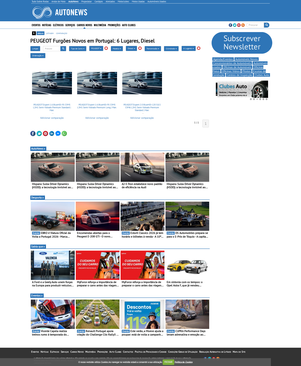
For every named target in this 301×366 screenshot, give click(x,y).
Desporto (36, 197)
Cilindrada (170, 48)
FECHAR (168, 361)
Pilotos (246, 71)
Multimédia (100, 25)
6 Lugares (187, 48)
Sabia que (37, 246)
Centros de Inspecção (239, 75)
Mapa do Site (239, 351)
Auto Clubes (115, 351)
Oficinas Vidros (231, 71)
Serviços (65, 351)
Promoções (114, 25)
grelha (40, 33)
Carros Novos (84, 25)
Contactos (128, 351)
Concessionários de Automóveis (232, 63)
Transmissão (152, 48)
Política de (183, 361)
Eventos (36, 25)
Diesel (131, 48)
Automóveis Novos (246, 59)
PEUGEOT (95, 48)
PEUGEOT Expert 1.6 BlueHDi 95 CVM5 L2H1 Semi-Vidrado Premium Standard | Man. (52, 107)
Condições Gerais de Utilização (183, 351)
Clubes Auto (262, 75)
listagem (50, 33)
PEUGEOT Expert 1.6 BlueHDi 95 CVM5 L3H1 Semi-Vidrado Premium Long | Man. (97, 106)
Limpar (35, 48)
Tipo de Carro (77, 48)
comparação (61, 33)
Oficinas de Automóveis (237, 67)
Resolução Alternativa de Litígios (215, 351)
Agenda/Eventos (223, 59)
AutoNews (37, 148)
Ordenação (37, 55)
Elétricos (54, 351)
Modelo (116, 48)
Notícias (44, 351)
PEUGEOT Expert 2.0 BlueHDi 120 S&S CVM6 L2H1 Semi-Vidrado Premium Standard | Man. (142, 107)
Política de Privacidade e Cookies (150, 351)
